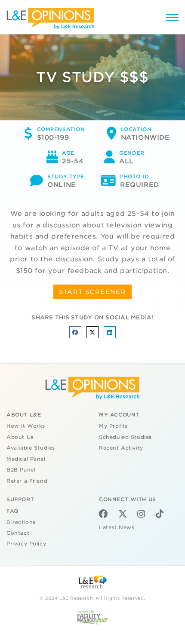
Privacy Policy (26, 544)
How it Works (25, 426)
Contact (17, 533)
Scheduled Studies (125, 437)
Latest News (116, 527)
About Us (20, 437)
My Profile (113, 426)
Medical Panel (26, 459)
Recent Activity (121, 448)
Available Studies (30, 448)
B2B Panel (20, 470)
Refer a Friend (26, 481)
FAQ (12, 511)
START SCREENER (92, 291)
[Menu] (172, 19)
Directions (21, 522)
